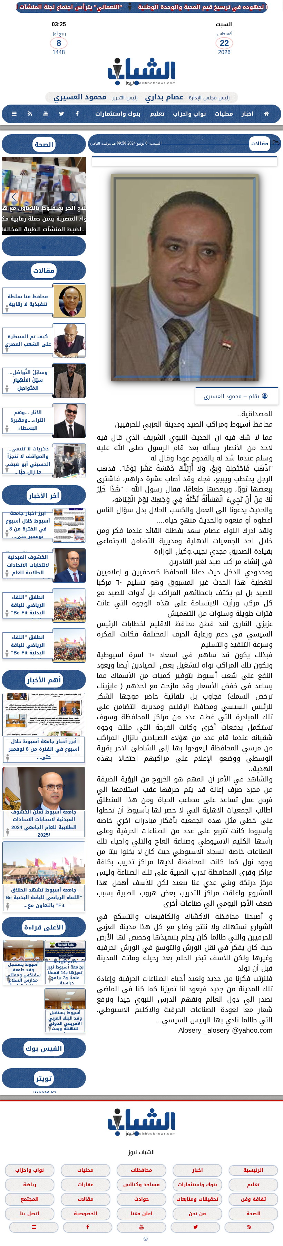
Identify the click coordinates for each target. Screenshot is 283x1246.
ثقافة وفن (253, 1199)
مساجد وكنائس (141, 1184)
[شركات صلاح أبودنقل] (141, 88)
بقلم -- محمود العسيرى (231, 396)
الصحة (44, 144)
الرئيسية (253, 1170)
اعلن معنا (142, 1213)
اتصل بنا (29, 1213)
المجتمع (30, 1199)
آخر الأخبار (44, 495)
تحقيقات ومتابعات (197, 1199)
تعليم (157, 113)
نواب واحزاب (189, 113)
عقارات (86, 1184)
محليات (224, 113)
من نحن (197, 1213)
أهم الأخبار (44, 680)
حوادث (141, 1199)
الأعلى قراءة (44, 927)
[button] (74, 197)
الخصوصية (85, 1213)
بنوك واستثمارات (117, 113)
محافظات (141, 1170)
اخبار (248, 113)
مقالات (259, 143)
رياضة (29, 1184)
